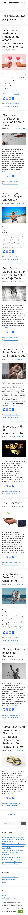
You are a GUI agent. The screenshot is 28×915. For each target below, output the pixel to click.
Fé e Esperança (12, 503)
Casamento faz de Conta (12, 104)
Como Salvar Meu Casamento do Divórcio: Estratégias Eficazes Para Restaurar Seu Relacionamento (13, 736)
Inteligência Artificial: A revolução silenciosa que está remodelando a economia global (13, 839)
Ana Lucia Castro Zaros (13, 3)
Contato (4, 895)
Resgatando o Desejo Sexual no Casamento (13, 577)
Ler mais (16, 94)
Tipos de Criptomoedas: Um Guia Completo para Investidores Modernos (12, 852)
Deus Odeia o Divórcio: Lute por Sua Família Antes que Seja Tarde (13, 273)
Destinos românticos (8, 879)
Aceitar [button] (20, 911)
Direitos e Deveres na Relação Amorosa (13, 653)
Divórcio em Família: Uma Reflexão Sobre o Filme (13, 120)
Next (12, 814)
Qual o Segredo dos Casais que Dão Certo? (12, 196)
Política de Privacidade (9, 898)
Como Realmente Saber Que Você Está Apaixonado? (13, 352)
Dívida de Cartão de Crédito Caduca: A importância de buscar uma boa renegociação (14, 846)
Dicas (4, 882)
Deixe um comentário (11, 106)
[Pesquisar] (23, 823)
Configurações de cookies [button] (9, 911)
